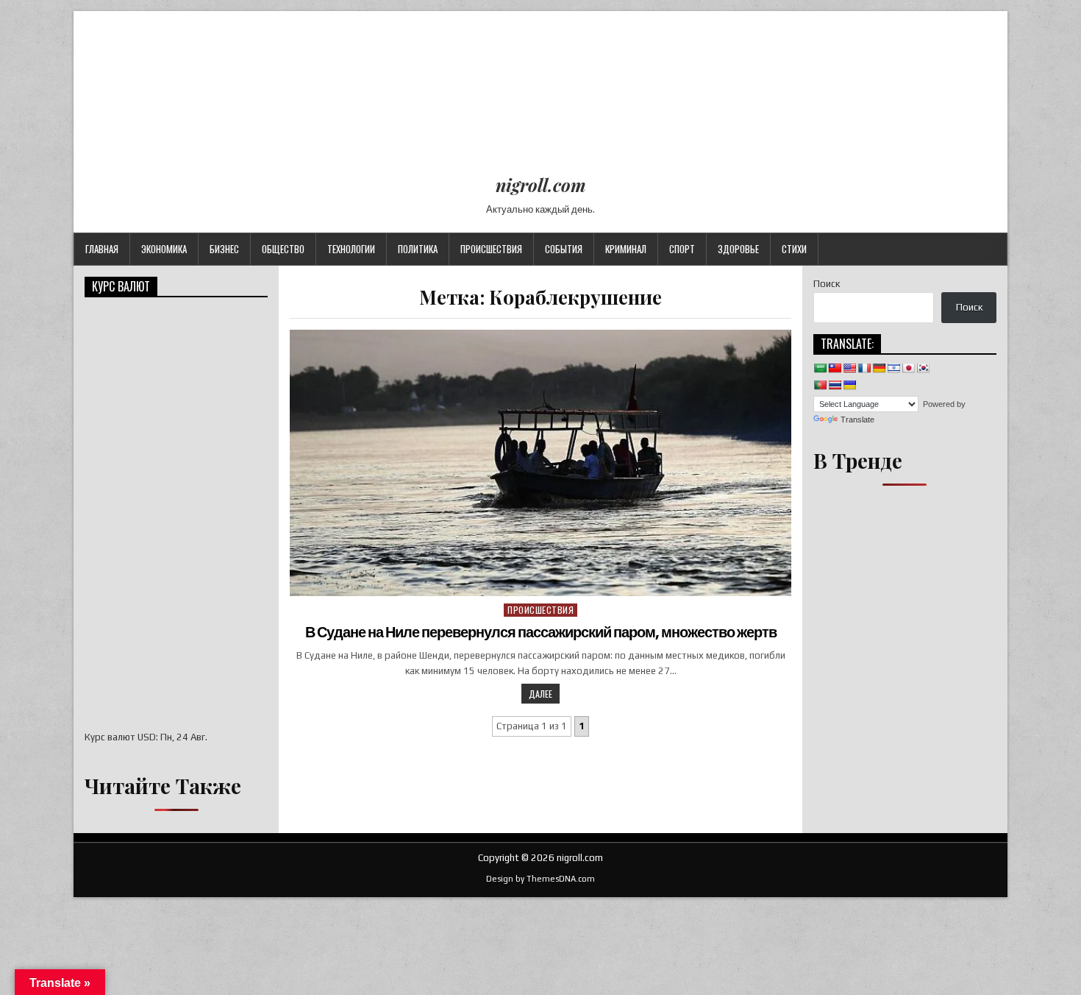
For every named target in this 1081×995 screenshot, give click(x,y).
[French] (864, 368)
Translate (857, 419)
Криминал (625, 248)
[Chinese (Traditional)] (834, 368)
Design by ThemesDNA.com (540, 878)
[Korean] (923, 368)
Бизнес (224, 248)
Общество (283, 248)
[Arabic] (820, 368)
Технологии (351, 248)
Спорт (682, 248)
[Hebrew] (893, 368)
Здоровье (738, 248)
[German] (878, 368)
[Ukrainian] (849, 385)
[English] (849, 368)
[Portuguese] (820, 385)
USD (147, 737)
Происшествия (491, 248)
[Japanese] (908, 368)
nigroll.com (541, 184)
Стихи (794, 248)
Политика (418, 248)
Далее (540, 693)
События (563, 248)
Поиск (826, 283)
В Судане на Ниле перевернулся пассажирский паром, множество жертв (541, 632)
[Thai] (834, 385)
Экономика (164, 248)
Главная (101, 248)
